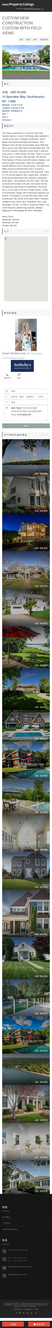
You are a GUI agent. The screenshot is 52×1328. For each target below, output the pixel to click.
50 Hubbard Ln (26, 495)
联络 (14, 1324)
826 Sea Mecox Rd (26, 871)
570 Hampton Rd (26, 1141)
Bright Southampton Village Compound (26, 689)
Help (36, 1309)
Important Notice (9, 1229)
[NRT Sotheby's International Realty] (26, 366)
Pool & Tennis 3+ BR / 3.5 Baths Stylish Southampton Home (26, 532)
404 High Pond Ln (26, 1104)
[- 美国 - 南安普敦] (26, 834)
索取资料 (40, 1324)
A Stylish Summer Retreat (26, 997)
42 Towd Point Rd (26, 647)
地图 (6, 231)
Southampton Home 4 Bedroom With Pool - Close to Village (26, 1035)
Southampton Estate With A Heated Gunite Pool (26, 725)
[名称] (26, 391)
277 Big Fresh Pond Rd (26, 457)
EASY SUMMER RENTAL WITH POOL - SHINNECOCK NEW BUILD (26, 797)
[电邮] (26, 402)
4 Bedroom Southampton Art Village (26, 570)
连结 (19, 378)
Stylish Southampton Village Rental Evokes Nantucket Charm (26, 913)
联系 (26, 425)
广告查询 (6, 1223)
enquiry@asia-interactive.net (20, 1266)
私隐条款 (28, 1309)
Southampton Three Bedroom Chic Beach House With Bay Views (26, 607)
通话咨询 (7, 378)
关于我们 (6, 1217)
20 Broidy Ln (26, 760)
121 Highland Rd (26, 1177)
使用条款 (18, 1309)
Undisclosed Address (26, 958)
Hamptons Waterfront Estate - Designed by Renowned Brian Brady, (26, 1069)
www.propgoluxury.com (17, 1274)
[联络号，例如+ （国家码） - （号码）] (26, 396)
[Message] (26, 413)
